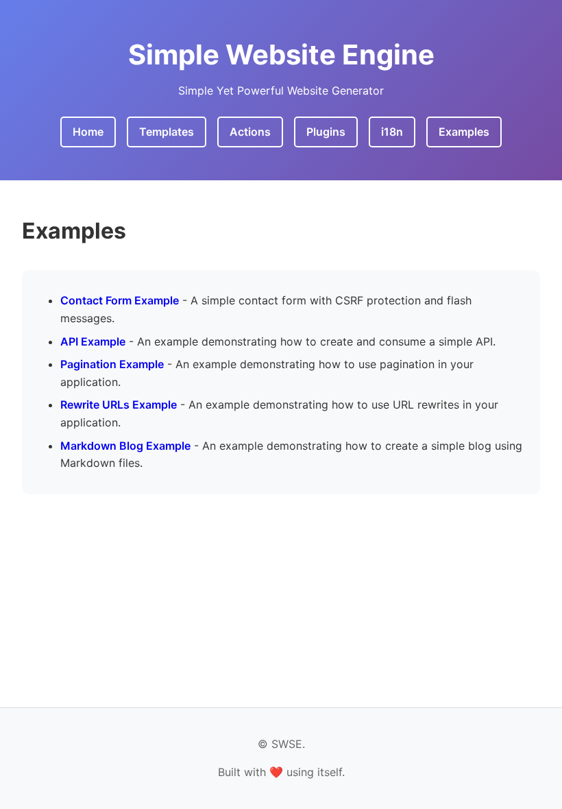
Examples (464, 131)
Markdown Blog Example (125, 445)
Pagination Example (112, 364)
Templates (166, 131)
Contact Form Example (119, 300)
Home (88, 131)
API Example (92, 341)
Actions (250, 131)
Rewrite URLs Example (118, 404)
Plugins (325, 131)
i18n (392, 131)
